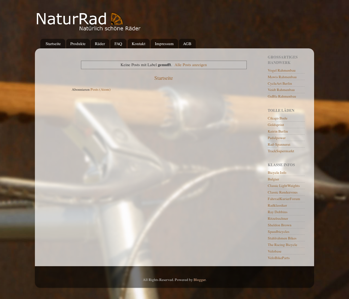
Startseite (53, 43)
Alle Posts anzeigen (190, 64)
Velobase (274, 251)
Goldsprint (276, 124)
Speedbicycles (278, 231)
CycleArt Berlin (280, 83)
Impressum (164, 43)
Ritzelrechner (278, 218)
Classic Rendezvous (282, 192)
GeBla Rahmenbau (282, 96)
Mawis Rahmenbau (282, 76)
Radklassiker (277, 205)
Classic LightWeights (284, 185)
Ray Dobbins (277, 211)
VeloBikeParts (279, 257)
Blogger (200, 279)
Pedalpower (277, 137)
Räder (100, 43)
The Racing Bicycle (282, 244)
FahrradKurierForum (284, 198)
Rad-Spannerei (279, 144)
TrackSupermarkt (281, 150)
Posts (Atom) (101, 89)
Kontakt (138, 43)
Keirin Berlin (278, 131)
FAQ (118, 43)
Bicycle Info (277, 172)
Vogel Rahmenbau (282, 70)
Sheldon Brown (279, 224)
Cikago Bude (277, 118)
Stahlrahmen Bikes (282, 238)
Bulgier (273, 179)
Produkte (78, 43)
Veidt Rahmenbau (281, 89)
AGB (187, 43)
